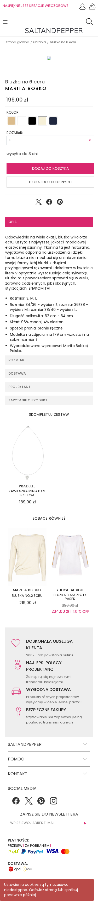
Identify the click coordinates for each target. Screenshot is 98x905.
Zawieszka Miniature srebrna (27, 493)
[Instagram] (53, 802)
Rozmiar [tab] (16, 360)
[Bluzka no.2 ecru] (27, 556)
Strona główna (17, 42)
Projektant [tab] (19, 386)
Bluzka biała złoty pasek (70, 597)
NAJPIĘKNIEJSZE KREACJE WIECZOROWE (35, 5)
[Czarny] (32, 120)
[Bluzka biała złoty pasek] (70, 556)
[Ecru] (42, 120)
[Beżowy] (11, 120)
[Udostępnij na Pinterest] (60, 203)
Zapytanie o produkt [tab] (27, 400)
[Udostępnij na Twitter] (38, 203)
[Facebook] (16, 802)
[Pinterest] (41, 802)
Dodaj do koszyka (50, 168)
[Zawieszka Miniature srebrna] (27, 452)
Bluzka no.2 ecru (27, 596)
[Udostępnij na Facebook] (49, 203)
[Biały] (21, 120)
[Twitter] (28, 802)
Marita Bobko (26, 88)
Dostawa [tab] (17, 373)
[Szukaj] (90, 22)
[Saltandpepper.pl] (54, 30)
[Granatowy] (53, 120)
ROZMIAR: (15, 132)
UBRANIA (39, 42)
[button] (6, 22)
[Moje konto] (83, 8)
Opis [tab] (12, 221)
